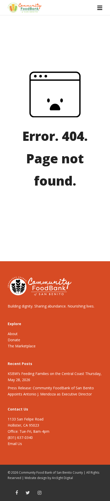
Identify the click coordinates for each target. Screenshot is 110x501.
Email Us (15, 443)
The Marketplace (22, 346)
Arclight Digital (62, 478)
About (13, 333)
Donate (14, 339)
